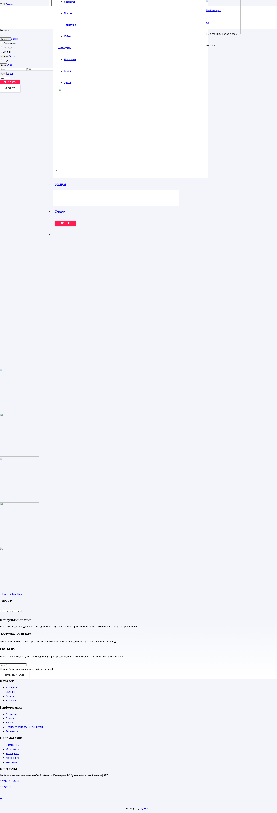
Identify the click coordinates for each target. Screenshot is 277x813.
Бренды (10, 691)
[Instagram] (1, 802)
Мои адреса (12, 753)
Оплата (10, 718)
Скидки (10, 696)
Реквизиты (12, 731)
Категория (5, 39)
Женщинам (12, 687)
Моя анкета (12, 757)
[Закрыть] (1, 35)
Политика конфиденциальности (24, 727)
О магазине (12, 744)
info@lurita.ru (7, 786)
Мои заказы (12, 749)
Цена (3, 65)
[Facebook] (1, 793)
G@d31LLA (145, 808)
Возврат (10, 722)
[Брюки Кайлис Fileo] (19, 500)
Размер (4, 56)
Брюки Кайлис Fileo (12, 594)
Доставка (11, 714)
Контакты (11, 762)
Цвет (3, 74)
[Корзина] (208, 22)
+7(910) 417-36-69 (9, 780)
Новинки (11, 700)
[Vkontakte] (1, 797)
